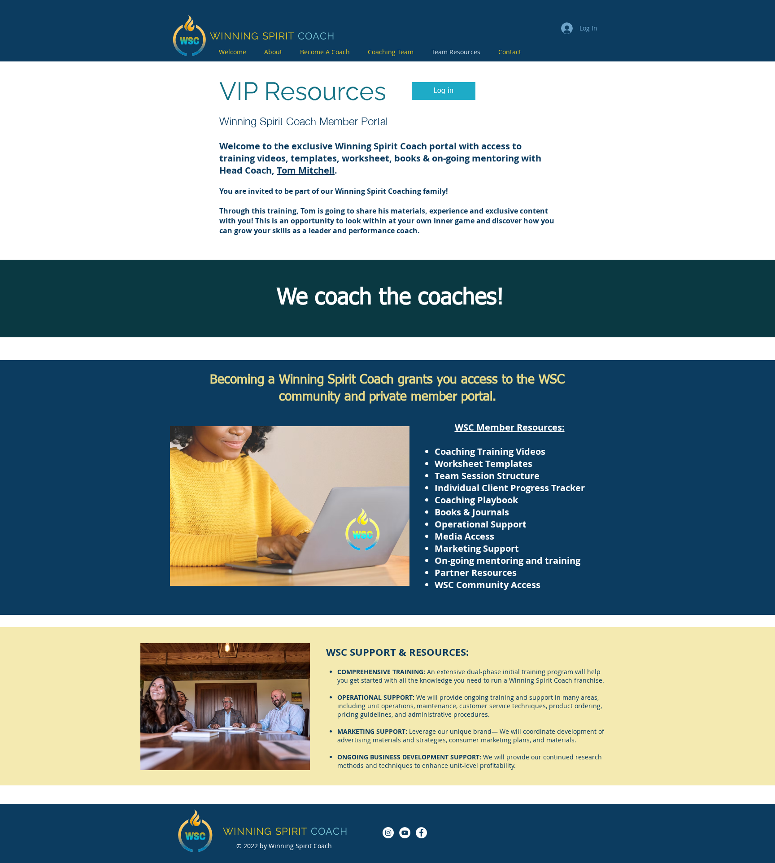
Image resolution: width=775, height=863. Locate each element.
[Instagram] (388, 832)
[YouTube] (404, 832)
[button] (443, 91)
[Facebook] (421, 832)
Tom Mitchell (306, 170)
